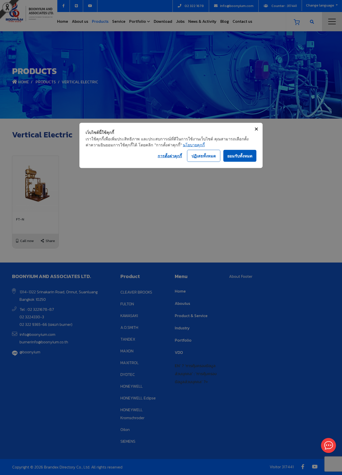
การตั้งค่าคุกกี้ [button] (170, 155)
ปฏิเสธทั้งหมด (204, 155)
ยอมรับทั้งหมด (239, 155)
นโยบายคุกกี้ (194, 144)
